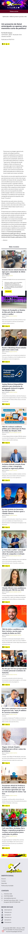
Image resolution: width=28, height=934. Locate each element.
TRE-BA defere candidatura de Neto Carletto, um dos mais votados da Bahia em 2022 (13, 631)
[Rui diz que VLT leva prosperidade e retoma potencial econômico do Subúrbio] (14, 658)
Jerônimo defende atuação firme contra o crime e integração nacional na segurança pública (13, 466)
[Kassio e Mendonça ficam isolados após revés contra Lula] (14, 337)
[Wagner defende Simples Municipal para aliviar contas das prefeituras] (14, 736)
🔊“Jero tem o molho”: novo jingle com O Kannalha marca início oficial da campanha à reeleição (14, 552)
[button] (25, 3)
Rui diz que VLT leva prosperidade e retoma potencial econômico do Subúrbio (14, 671)
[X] (5, 44)
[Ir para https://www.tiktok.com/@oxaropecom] (14, 920)
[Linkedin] (7, 44)
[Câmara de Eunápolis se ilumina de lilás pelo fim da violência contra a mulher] (14, 299)
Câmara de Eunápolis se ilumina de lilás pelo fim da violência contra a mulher (13, 312)
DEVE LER (11, 316)
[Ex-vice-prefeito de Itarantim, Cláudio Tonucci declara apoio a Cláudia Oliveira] (14, 495)
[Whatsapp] (9, 44)
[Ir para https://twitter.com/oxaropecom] (14, 910)
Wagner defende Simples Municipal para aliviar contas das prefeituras (14, 749)
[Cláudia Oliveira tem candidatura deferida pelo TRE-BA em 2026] (14, 577)
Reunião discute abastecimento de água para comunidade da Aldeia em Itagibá (14, 272)
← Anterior (4, 240)
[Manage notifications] (3, 931)
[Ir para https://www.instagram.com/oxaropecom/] (14, 915)
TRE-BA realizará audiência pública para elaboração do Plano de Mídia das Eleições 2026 (14, 429)
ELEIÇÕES (11, 351)
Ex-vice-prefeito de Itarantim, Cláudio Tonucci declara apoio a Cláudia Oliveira (13, 511)
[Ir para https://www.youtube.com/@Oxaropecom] (14, 922)
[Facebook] (3, 44)
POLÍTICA (11, 39)
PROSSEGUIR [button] (8, 291)
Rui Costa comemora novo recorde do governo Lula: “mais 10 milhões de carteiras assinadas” (14, 710)
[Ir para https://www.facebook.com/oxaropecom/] (14, 912)
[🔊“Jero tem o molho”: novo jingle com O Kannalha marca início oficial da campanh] (14, 539)
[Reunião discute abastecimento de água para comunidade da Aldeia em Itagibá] (14, 259)
